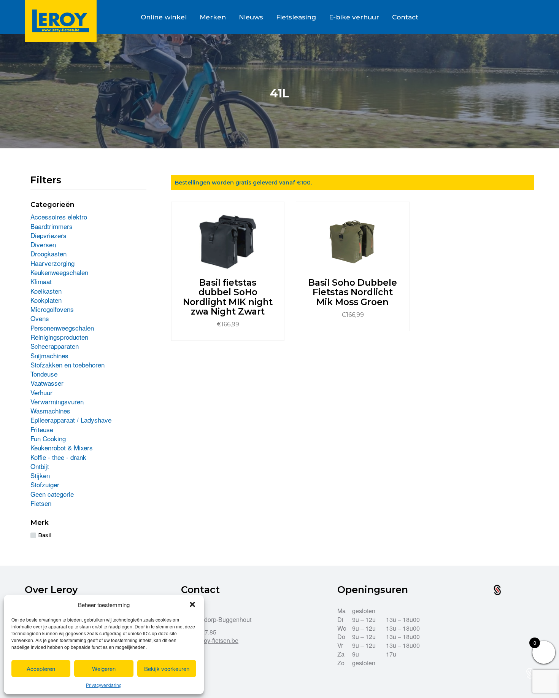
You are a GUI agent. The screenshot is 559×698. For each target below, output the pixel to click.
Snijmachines (49, 355)
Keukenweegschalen (59, 272)
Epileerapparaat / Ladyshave (70, 420)
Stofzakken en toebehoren (67, 364)
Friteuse (41, 429)
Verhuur (41, 392)
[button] (192, 604)
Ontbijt (39, 466)
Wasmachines (50, 410)
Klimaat (41, 281)
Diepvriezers (48, 235)
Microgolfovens (52, 309)
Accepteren (41, 669)
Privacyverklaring (104, 685)
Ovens (39, 318)
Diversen (43, 244)
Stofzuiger (44, 484)
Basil (44, 535)
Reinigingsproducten (59, 337)
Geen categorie (52, 494)
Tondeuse (43, 373)
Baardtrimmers (51, 226)
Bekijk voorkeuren (166, 669)
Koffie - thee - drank (58, 457)
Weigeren (104, 669)
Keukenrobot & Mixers (61, 447)
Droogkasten (48, 253)
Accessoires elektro (58, 216)
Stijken (40, 475)
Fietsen (40, 503)
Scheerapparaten (54, 346)
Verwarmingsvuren (57, 401)
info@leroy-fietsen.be (209, 640)
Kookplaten (46, 300)
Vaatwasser (47, 383)
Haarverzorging (52, 263)
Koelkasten (46, 291)
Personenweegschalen (62, 327)
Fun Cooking (48, 438)
